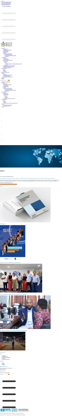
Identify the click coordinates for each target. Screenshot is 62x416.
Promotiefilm (5, 83)
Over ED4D (7, 91)
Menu (3, 1)
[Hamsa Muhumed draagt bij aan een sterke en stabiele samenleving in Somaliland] (25, 328)
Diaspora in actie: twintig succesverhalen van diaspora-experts (10, 262)
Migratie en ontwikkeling (7, 84)
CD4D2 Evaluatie (6, 93)
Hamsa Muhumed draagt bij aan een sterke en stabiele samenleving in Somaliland (13, 330)
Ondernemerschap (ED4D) (7, 88)
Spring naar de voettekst (6, 4)
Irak (5, 95)
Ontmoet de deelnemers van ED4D (10, 90)
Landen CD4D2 (5, 94)
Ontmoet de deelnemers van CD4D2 (9, 98)
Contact (3, 106)
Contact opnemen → (3, 369)
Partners (4, 87)
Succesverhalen (4, 99)
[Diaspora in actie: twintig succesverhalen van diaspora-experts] (12, 260)
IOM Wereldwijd (5, 86)
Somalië (6, 97)
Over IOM (3, 82)
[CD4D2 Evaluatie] (25, 222)
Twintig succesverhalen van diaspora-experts (10, 103)
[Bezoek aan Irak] (12, 350)
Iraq (4, 100)
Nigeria (6, 96)
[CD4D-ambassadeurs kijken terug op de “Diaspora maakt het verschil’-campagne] (21, 292)
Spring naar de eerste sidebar (6, 3)
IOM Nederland (5, 85)
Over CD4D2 (4, 92)
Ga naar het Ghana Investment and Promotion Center (8, 184)
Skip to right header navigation (7, 2)
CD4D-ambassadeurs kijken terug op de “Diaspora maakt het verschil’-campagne (13, 294)
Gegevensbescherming (6, 359)
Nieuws (3, 104)
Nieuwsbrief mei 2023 (6, 105)
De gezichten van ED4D (8, 89)
